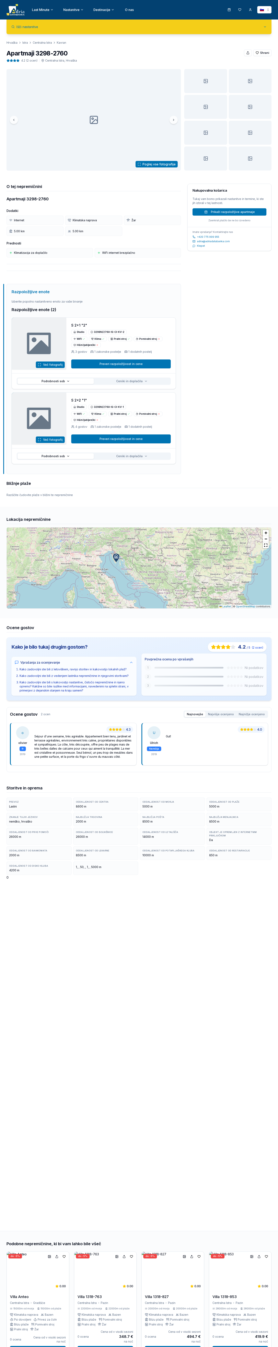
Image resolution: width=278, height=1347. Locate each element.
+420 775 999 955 (208, 236)
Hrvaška (12, 42)
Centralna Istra (42, 42)
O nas (129, 10)
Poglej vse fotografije (159, 164)
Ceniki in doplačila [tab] (129, 381)
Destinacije (101, 10)
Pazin (104, 1303)
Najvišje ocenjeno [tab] (221, 714)
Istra (25, 42)
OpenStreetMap (245, 606)
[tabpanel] (139, 746)
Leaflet (226, 606)
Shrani (264, 52)
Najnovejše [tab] (195, 714)
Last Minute (40, 10)
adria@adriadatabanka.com (213, 241)
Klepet (201, 245)
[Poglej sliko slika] (205, 81)
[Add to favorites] (64, 1256)
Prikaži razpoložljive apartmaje (233, 212)
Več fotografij (53, 364)
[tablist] (94, 381)
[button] (116, 558)
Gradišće (39, 1303)
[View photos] (39, 344)
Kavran (61, 42)
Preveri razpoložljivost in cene (121, 364)
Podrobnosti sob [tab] (53, 381)
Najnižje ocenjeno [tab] (252, 714)
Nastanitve (71, 10)
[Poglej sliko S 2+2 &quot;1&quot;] (250, 158)
